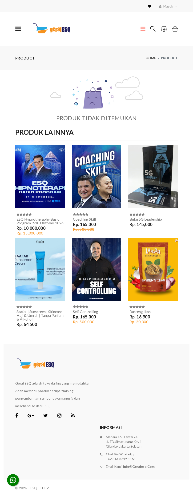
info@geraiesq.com (139, 466)
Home (151, 58)
